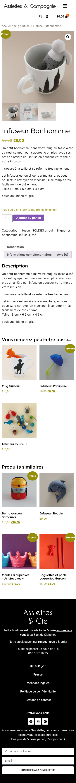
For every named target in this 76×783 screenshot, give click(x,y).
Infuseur (27, 26)
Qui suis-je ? (38, 666)
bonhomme (10, 235)
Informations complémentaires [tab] (29, 254)
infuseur (24, 235)
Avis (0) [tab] (62, 254)
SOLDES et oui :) (44, 230)
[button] (68, 37)
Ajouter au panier (28, 218)
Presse (38, 674)
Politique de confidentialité (38, 691)
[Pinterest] (45, 721)
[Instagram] (38, 721)
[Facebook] (31, 721)
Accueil (6, 26)
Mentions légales (38, 683)
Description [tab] (15, 247)
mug (16, 26)
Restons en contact (38, 700)
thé (34, 235)
